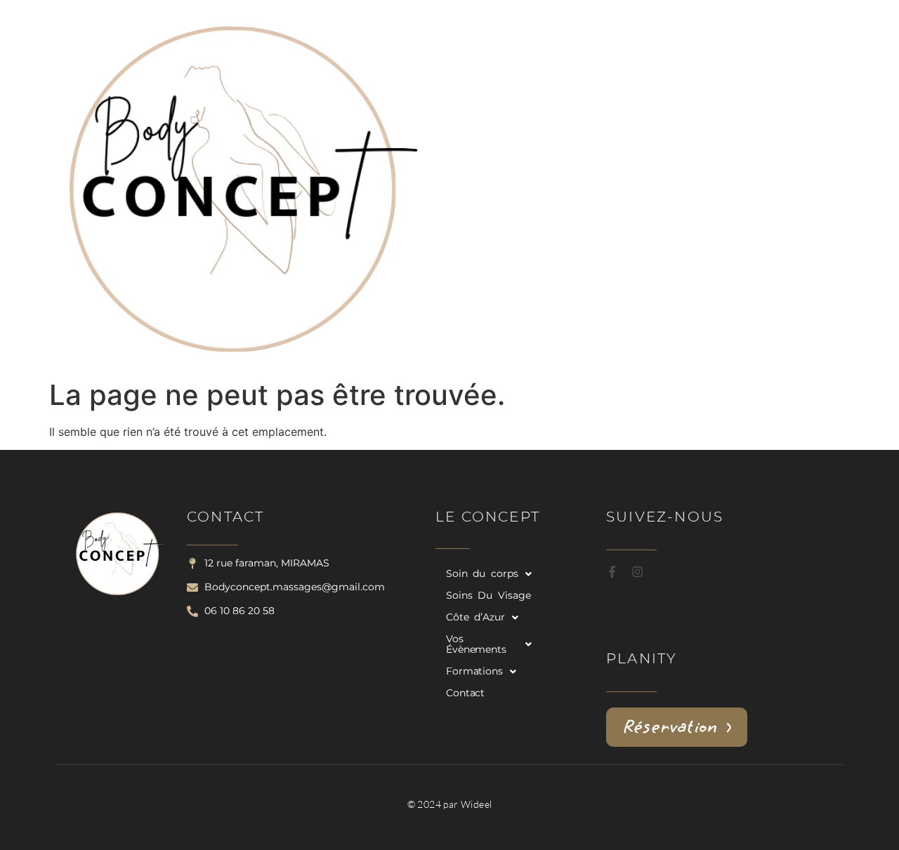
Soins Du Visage (488, 595)
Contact (465, 692)
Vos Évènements (476, 644)
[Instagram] (637, 572)
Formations (474, 671)
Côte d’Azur (475, 617)
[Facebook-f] (612, 572)
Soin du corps (482, 573)
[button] (488, 574)
